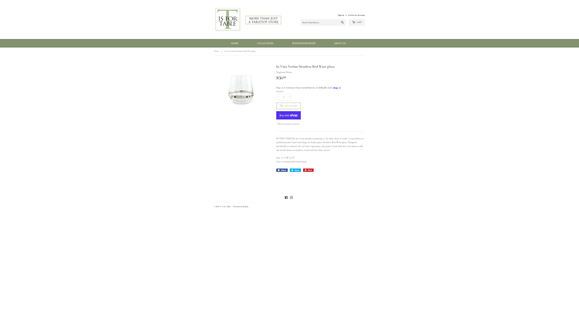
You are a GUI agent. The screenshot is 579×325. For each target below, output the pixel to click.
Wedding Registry (304, 43)
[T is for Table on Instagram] (291, 198)
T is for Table (225, 206)
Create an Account (356, 15)
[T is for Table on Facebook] (286, 198)
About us (340, 43)
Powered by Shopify (240, 206)
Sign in (341, 15)
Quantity (279, 91)
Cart (359, 22)
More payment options (288, 123)
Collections (265, 43)
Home (234, 43)
